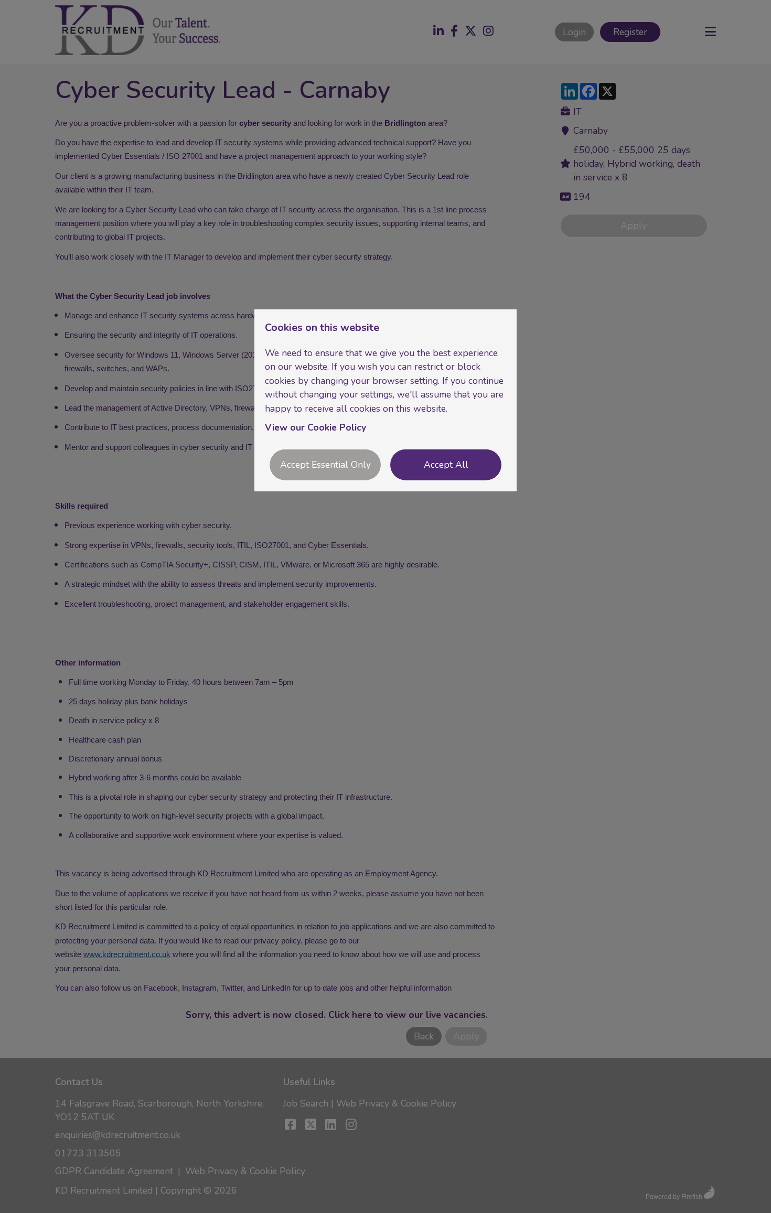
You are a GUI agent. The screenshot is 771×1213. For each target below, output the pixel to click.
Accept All (446, 464)
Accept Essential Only (325, 464)
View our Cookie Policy (315, 427)
